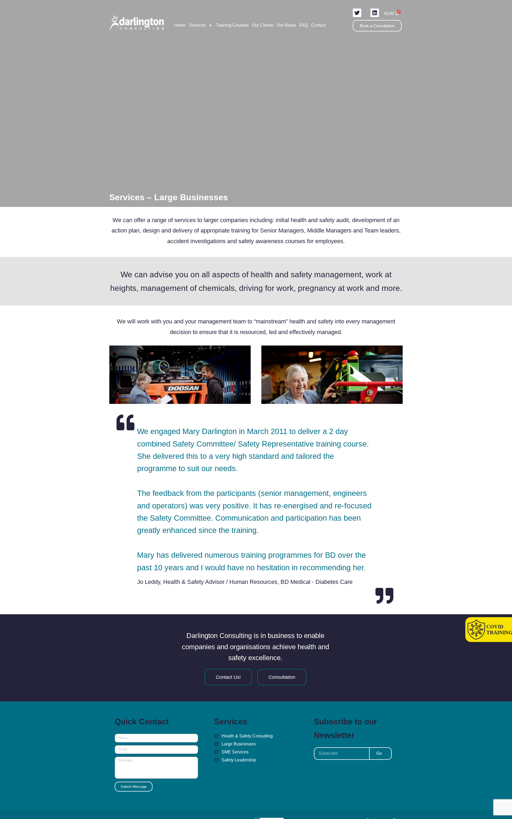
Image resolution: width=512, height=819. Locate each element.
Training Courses (232, 25)
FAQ (303, 25)
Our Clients (262, 25)
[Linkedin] (374, 13)
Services (197, 25)
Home (180, 25)
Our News (286, 25)
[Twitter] (357, 13)
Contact (318, 25)
